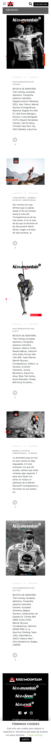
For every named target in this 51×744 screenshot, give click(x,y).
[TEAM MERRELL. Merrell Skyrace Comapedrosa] (25, 171)
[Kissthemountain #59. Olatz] (25, 288)
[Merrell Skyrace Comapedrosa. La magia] (25, 424)
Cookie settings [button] (35, 735)
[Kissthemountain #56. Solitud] (25, 548)
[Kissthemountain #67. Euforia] (25, 42)
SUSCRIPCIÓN (41, 4)
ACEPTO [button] (25, 739)
